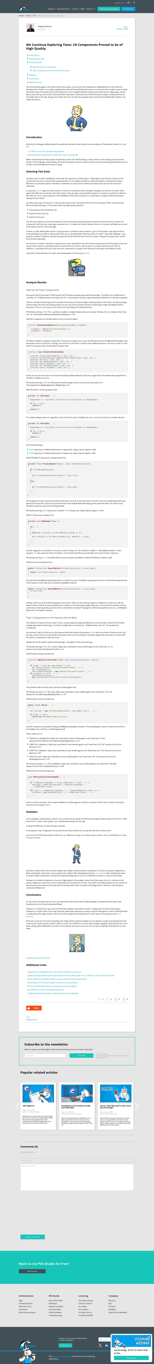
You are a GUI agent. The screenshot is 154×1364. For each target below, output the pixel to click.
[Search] (101, 1339)
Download (53, 1303)
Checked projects (25, 1303)
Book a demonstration (109, 9)
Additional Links (35, 82)
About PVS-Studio (56, 1300)
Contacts (111, 1306)
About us (90, 9)
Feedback (112, 1309)
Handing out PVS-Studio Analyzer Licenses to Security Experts (53, 982)
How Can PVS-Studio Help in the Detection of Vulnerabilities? (53, 986)
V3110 (45, 558)
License (75, 9)
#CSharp (120, 29)
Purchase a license (86, 1300)
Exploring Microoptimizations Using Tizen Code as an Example (53, 155)
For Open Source (85, 1312)
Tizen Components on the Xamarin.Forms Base (50, 70)
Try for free (128, 9)
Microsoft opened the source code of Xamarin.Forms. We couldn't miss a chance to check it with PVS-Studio (71, 975)
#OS (126, 29)
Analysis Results (35, 62)
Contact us (65, 1345)
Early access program (27, 1312)
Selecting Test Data (36, 59)
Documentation (63, 9)
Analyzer (51, 9)
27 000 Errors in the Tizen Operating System (46, 151)
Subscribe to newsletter (117, 1312)
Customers (23, 1309)
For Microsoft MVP (86, 1315)
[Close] (148, 1337)
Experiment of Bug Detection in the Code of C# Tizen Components (55, 972)
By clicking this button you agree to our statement (113, 1056)
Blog (82, 9)
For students (84, 1309)
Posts (28, 15)
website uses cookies (62, 1356)
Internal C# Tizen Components (44, 67)
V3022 (31, 449)
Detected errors (25, 1306)
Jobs (110, 1303)
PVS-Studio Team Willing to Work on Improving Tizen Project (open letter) (58, 979)
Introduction (34, 55)
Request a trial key (56, 1306)
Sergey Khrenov (44, 26)
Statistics (32, 75)
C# (34, 15)
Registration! (131, 1358)
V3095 (45, 647)
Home (21, 15)
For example (100, 873)
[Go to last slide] (17, 1106)
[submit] (134, 3)
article (39, 191)
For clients (83, 1306)
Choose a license (85, 1303)
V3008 (45, 312)
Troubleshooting (55, 1315)
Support (118, 3)
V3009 (45, 382)
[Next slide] (137, 1106)
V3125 (45, 764)
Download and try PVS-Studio (37, 958)
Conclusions (34, 79)
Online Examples (55, 1312)
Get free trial (32, 1271)
